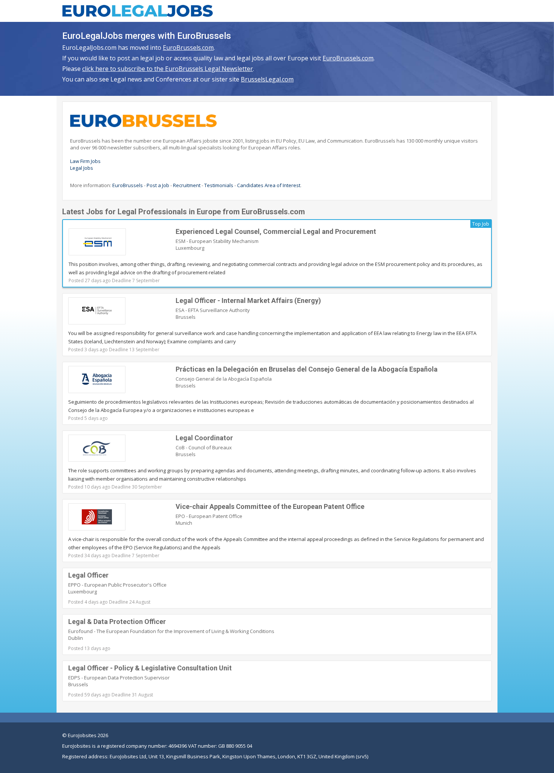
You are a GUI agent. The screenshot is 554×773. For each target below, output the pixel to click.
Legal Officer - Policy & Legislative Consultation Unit (150, 668)
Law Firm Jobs (85, 161)
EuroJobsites (82, 735)
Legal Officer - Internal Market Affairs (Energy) (248, 300)
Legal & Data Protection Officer (117, 621)
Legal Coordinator (204, 438)
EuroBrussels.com (188, 47)
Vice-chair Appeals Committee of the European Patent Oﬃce (270, 506)
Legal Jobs (81, 167)
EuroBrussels (127, 185)
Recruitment (186, 185)
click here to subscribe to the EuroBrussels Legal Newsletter (167, 69)
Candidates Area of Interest (268, 185)
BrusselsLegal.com (267, 79)
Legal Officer (88, 575)
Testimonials (218, 185)
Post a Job (158, 185)
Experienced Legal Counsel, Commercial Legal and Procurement (276, 231)
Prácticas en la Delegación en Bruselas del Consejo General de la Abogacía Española (307, 369)
